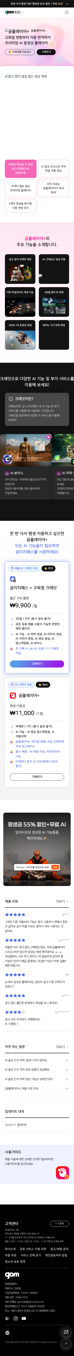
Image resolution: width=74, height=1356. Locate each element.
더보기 (60, 901)
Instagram (15, 1318)
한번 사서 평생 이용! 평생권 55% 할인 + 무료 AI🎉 (37, 3)
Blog (7, 1318)
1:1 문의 (59, 1223)
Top (66, 1343)
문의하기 (66, 1332)
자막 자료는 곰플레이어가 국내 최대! (53, 188)
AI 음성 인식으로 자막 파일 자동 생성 (53, 168)
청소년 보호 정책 (15, 1261)
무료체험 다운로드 (22, 52)
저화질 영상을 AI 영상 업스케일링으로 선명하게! (20, 168)
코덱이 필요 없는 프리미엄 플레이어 (20, 188)
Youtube (23, 1318)
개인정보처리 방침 (56, 1255)
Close (67, 3)
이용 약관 (10, 1255)
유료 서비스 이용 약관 (33, 1249)
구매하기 (46, 52)
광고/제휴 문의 (59, 1249)
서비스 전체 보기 (31, 1255)
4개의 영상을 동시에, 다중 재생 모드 (20, 205)
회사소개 (10, 1249)
